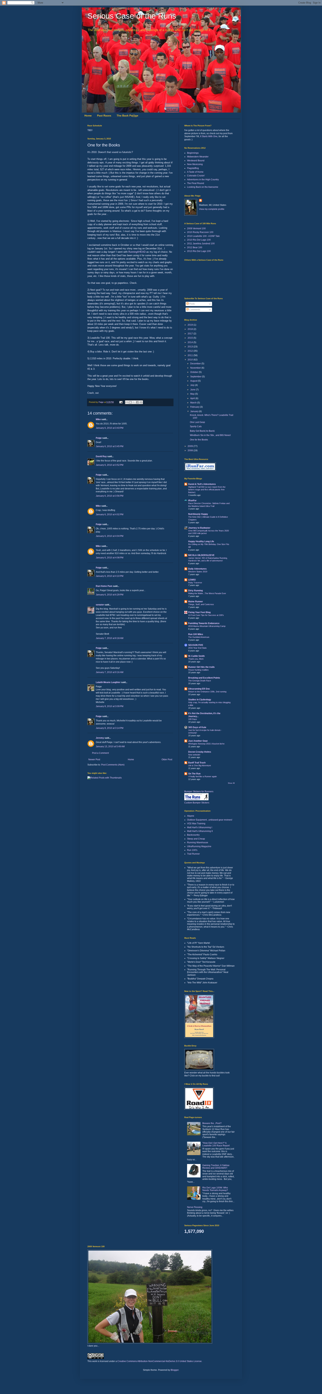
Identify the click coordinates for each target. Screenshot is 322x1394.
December (195, 363)
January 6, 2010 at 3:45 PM (109, 446)
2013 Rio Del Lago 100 (199, 251)
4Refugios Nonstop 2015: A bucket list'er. (206, 744)
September (196, 376)
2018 (190, 329)
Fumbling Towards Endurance (204, 623)
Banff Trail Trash (197, 762)
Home (88, 115)
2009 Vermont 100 (196, 228)
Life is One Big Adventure (199, 765)
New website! (194, 755)
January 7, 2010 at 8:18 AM (109, 638)
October (194, 372)
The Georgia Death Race (199, 681)
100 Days (192, 719)
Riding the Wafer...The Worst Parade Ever (207, 593)
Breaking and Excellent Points (204, 678)
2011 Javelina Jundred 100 (201, 243)
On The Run (194, 773)
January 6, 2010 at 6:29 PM (109, 594)
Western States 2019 (197, 571)
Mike (98, 419)
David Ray (101, 456)
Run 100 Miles (195, 634)
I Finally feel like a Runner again (202, 776)
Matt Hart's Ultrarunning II (200, 831)
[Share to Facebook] (137, 402)
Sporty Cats (196, 426)
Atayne (190, 816)
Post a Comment (100, 753)
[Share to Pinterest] (141, 402)
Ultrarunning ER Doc (199, 689)
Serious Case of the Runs (131, 16)
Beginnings (193, 153)
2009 (190, 446)
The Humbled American (198, 637)
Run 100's (192, 850)
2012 (190, 351)
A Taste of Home (195, 172)
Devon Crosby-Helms (199, 752)
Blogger (175, 1370)
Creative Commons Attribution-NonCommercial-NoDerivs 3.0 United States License (159, 1361)
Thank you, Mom (195, 659)
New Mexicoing (195, 164)
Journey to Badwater (199, 528)
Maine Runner (195, 601)
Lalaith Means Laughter (108, 682)
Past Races (104, 115)
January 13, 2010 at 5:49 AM (110, 746)
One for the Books (199, 439)
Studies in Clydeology (199, 699)
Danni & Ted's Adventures (202, 484)
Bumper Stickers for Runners (198, 791)
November (195, 368)
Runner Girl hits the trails (201, 667)
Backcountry (193, 835)
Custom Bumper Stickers (196, 802)
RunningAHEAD (137, 251)
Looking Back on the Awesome (202, 187)
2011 (190, 355)
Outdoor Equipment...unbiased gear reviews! (209, 820)
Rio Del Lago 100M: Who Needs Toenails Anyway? (215, 1189)
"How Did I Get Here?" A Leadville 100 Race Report (216, 1144)
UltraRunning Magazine (199, 846)
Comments (194, 309)
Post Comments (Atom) (112, 764)
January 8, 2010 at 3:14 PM (109, 728)
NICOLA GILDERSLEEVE (201, 555)
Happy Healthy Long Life (201, 541)
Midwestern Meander (198, 156)
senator (100, 604)
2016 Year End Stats (197, 648)
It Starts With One (208, 136)
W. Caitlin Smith (196, 656)
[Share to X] (134, 402)
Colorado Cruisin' (196, 175)
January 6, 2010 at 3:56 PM (109, 496)
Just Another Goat (198, 741)
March (193, 402)
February (195, 407)
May (192, 394)
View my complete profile (211, 209)
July (192, 385)
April (192, 398)
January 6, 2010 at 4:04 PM (109, 536)
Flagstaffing (193, 168)
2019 (190, 325)
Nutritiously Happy (198, 514)
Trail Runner (193, 854)
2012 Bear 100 (194, 247)
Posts (192, 304)
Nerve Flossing (194, 1207)
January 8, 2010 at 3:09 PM (109, 706)
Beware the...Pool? (212, 1123)
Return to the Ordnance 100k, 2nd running (207, 691)
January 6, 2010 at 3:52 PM (109, 465)
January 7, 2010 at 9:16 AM (109, 672)
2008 (190, 450)
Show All (231, 783)
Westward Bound (195, 160)
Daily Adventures (197, 568)
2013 (190, 346)
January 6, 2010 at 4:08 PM (109, 557)
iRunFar (192, 500)
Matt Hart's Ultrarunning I (199, 827)
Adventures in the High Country (203, 179)
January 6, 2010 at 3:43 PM (109, 428)
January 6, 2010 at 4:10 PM (109, 576)
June (193, 389)
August (194, 381)
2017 (190, 333)
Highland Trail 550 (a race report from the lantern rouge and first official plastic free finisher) (206, 490)
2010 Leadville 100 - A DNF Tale (203, 236)
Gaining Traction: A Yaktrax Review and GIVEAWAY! (215, 1166)
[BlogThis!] (130, 402)
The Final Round (195, 183)
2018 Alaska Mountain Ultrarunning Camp (206, 626)
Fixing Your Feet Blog (199, 612)
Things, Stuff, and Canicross (201, 604)
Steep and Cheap (196, 838)
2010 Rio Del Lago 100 (199, 240)
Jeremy (100, 738)
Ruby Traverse (195, 582)
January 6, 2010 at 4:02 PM (109, 514)
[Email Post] (120, 402)
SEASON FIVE (195, 645)
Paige (99, 438)
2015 (190, 338)
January (194, 411)
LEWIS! (192, 579)
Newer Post (94, 759)
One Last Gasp (197, 422)
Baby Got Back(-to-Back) (202, 431)
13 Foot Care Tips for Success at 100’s (206, 615)
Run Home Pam (104, 586)
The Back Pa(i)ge (127, 115)
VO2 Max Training (196, 823)
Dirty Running (195, 590)
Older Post (167, 759)
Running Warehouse (197, 842)
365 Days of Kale (197, 727)
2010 (190, 359)
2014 (190, 342)
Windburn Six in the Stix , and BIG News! (210, 435)
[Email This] (127, 402)
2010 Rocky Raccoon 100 (200, 232)
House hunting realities (198, 670)
